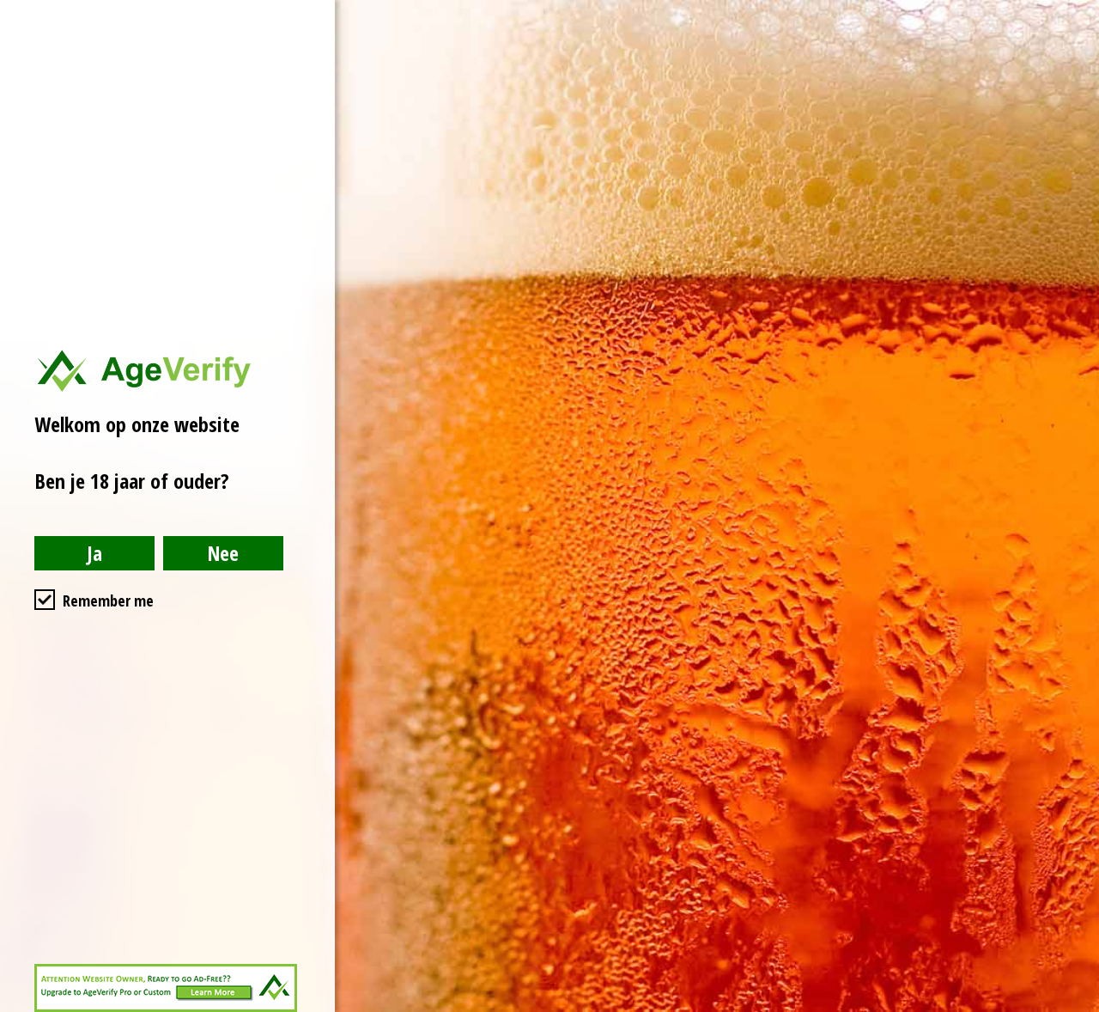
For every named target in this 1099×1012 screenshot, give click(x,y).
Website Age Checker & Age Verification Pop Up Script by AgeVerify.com (1077, 1007)
